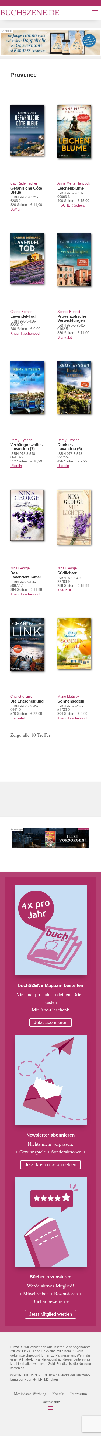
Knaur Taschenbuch (25, 333)
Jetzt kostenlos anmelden (50, 1164)
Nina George (20, 568)
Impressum (78, 1394)
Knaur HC (64, 590)
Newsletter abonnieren (50, 1135)
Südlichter (67, 573)
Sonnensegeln (70, 701)
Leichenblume (70, 188)
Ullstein (16, 466)
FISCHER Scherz (71, 205)
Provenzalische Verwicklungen (71, 318)
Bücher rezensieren (50, 1276)
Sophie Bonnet (68, 312)
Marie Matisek (68, 697)
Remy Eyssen (21, 440)
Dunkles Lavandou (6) (69, 446)
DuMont (16, 209)
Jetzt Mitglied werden (50, 1314)
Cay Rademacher (23, 183)
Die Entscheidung (27, 701)
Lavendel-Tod (23, 316)
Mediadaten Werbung (30, 1394)
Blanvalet (64, 337)
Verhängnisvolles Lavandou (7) (26, 446)
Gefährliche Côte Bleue (26, 190)
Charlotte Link (21, 697)
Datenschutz (50, 1402)
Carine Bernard (21, 312)
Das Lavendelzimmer (25, 575)
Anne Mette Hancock (73, 183)
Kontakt (58, 1394)
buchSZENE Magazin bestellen (50, 985)
